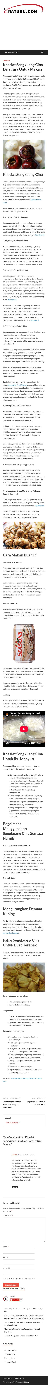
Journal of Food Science (17, 385)
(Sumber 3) (35, 320)
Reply (15, 1187)
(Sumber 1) (39, 235)
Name (6, 1247)
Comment (8, 1216)
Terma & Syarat (10, 1350)
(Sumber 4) (39, 505)
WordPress (16, 1382)
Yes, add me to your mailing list (19, 1279)
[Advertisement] (24, 35)
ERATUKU (20, 1379)
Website (6, 1268)
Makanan (6, 61)
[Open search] (42, 52)
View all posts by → (12, 1122)
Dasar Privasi (9, 1354)
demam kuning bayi (10, 933)
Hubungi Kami (10, 1362)
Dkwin (14, 1154)
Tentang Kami (9, 1358)
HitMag (26, 1382)
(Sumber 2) (12, 299)
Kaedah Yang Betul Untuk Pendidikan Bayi (21, 1336)
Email (6, 1257)
